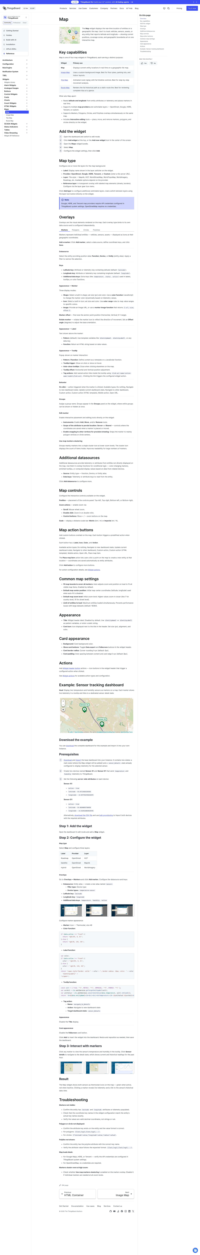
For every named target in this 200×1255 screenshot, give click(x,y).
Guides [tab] (9, 35)
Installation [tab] (10, 44)
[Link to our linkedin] (129, 1211)
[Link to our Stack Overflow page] (118, 1211)
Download (68, 760)
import (78, 760)
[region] (96, 966)
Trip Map (64, 80)
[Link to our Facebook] (122, 1211)
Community (7, 22)
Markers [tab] (64, 230)
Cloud (24, 22)
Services (107, 1206)
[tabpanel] (96, 341)
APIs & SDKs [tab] (11, 49)
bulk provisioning (106, 815)
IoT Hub (129, 8)
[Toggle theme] (164, 8)
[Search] (168, 8)
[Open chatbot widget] (195, 1250)
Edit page (65, 1185)
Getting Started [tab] (12, 31)
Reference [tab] (10, 53)
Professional (16, 22)
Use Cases (83, 8)
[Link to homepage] (11, 8)
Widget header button (71, 668)
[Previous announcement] (193, 2)
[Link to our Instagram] (126, 1211)
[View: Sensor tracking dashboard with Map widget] (96, 715)
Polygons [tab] (75, 230)
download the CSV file (83, 815)
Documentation (77, 1206)
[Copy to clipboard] (131, 934)
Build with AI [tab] (11, 40)
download (70, 746)
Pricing (179, 8)
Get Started (63, 1206)
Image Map (65, 72)
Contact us (117, 1206)
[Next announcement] (196, 2)
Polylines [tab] (96, 230)
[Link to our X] (133, 1211)
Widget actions (94, 570)
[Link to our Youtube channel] (114, 1211)
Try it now (192, 8)
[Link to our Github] (111, 1211)
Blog (136, 8)
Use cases (90, 1206)
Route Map (65, 88)
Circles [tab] (86, 230)
